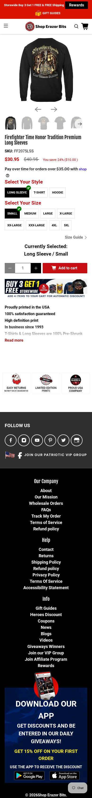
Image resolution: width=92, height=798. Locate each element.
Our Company (46, 481)
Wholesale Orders (46, 503)
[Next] (54, 109)
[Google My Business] (76, 440)
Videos (46, 640)
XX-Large (14, 225)
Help (46, 540)
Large (48, 213)
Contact (46, 549)
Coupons (46, 620)
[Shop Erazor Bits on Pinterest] (50, 440)
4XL (54, 225)
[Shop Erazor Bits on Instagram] (23, 440)
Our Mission (46, 496)
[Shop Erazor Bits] (46, 26)
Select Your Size (23, 203)
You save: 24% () (60, 160)
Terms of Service (46, 522)
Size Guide (74, 237)
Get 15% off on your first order (46, 754)
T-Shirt (39, 192)
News (46, 627)
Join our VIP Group (46, 652)
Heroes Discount (46, 614)
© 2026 (31, 795)
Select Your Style (24, 182)
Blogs (46, 633)
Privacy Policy (46, 574)
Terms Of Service (46, 581)
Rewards (76, 5)
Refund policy (46, 528)
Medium (30, 213)
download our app (46, 710)
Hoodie (57, 192)
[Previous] (38, 109)
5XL (66, 225)
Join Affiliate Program (46, 659)
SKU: (9, 151)
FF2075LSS (24, 151)
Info (46, 599)
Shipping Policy (46, 562)
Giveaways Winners (46, 646)
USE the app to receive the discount (46, 767)
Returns (46, 555)
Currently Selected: (46, 250)
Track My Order (46, 516)
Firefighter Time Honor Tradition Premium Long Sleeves (43, 140)
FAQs (46, 509)
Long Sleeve (17, 192)
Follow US (17, 425)
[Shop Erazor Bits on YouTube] (37, 440)
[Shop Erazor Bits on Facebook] (10, 440)
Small (12, 213)
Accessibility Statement (46, 587)
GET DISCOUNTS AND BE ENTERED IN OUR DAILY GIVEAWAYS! (46, 733)
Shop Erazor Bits (52, 795)
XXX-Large (37, 225)
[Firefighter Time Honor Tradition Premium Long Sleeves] (46, 70)
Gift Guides (46, 608)
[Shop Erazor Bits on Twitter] (63, 440)
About (46, 490)
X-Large (66, 213)
